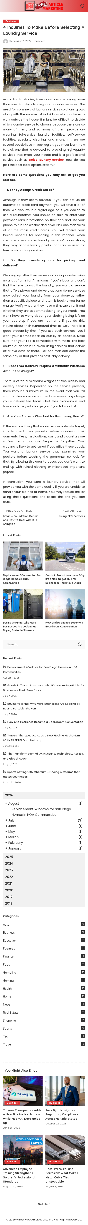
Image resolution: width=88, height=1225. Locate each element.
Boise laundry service (46, 160)
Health (7, 989)
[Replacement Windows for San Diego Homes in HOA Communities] (23, 556)
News (6, 1004)
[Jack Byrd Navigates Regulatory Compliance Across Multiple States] (65, 1091)
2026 (9, 795)
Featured (9, 949)
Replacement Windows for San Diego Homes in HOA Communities (22, 579)
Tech (6, 1036)
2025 (9, 857)
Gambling (9, 972)
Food (6, 964)
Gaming (8, 980)
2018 (8, 903)
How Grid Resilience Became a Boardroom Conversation (45, 721)
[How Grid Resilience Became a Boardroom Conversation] (65, 604)
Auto (6, 924)
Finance (8, 956)
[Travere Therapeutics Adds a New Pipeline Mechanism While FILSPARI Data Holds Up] (23, 1091)
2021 (8, 883)
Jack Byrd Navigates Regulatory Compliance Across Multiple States (62, 1114)
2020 (9, 890)
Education (10, 940)
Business (11, 21)
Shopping (9, 1020)
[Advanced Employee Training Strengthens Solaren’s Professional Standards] (23, 1150)
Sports (7, 1028)
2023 (9, 870)
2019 (8, 897)
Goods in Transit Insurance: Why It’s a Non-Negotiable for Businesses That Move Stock (65, 579)
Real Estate (10, 1012)
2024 (9, 863)
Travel (7, 1044)
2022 (9, 877)
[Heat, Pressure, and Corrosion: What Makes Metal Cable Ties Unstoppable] (65, 1150)
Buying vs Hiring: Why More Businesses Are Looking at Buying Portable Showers (19, 626)
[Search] (82, 6)
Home (7, 996)
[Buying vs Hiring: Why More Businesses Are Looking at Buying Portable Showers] (23, 604)
